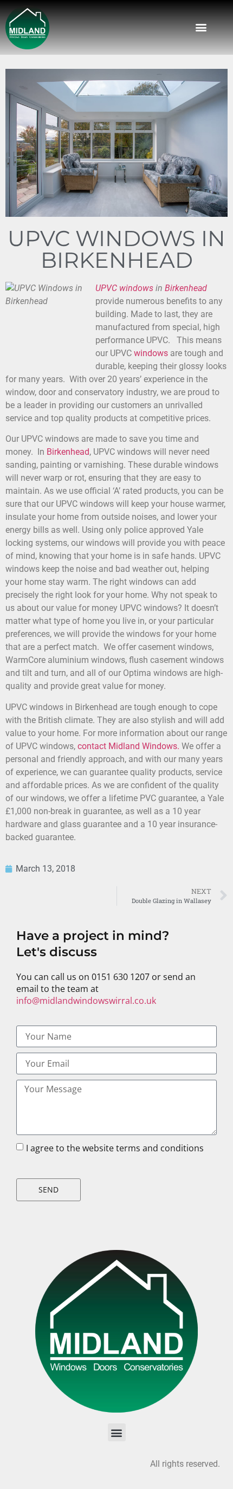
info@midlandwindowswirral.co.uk (86, 1001)
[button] (201, 27)
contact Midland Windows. (128, 746)
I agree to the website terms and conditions (115, 1148)
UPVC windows (124, 288)
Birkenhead (186, 288)
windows (151, 353)
